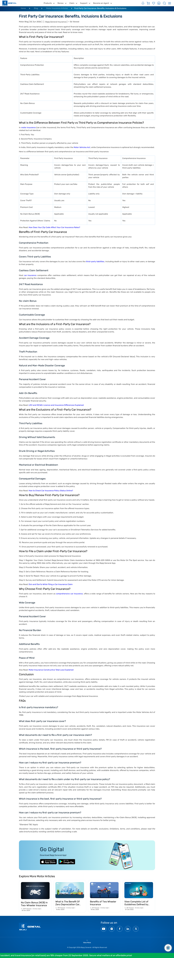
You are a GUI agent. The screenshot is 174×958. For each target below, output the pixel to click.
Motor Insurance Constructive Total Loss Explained (51, 670)
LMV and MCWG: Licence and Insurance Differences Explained (56, 405)
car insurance (30, 275)
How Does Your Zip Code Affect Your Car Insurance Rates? (54, 227)
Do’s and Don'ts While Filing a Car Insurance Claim (51, 584)
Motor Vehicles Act (82, 147)
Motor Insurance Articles (57, 8)
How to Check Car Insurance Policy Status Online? (51, 490)
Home (23, 8)
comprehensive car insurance (69, 594)
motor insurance (28, 127)
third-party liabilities (95, 261)
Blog (36, 8)
